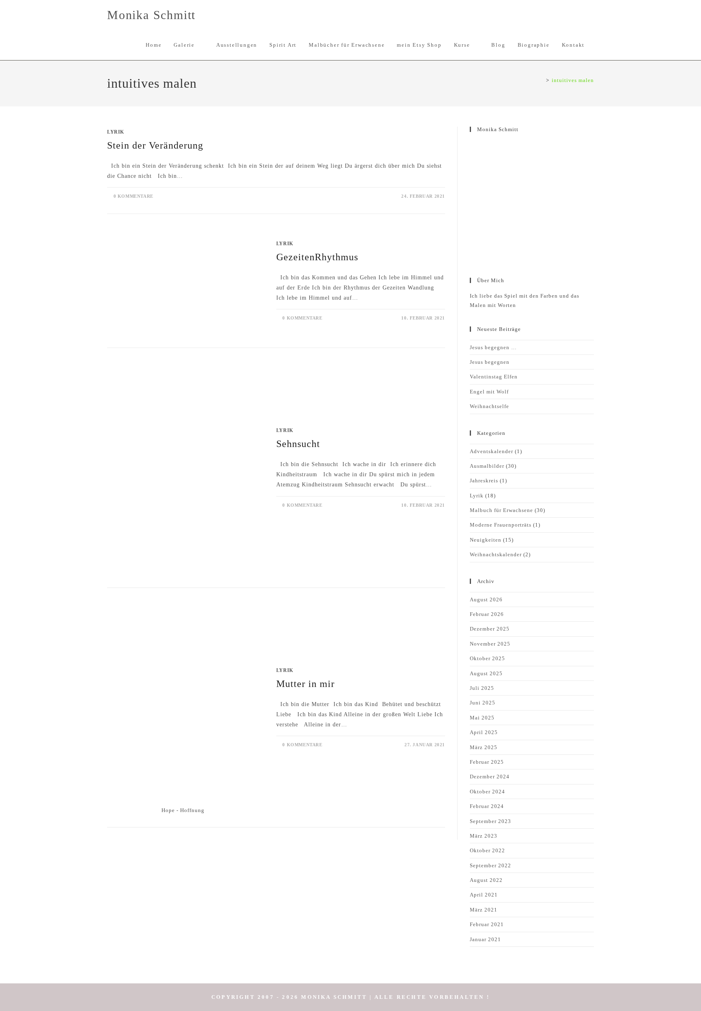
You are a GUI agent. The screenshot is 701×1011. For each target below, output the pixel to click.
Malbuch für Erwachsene (501, 510)
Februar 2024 (487, 806)
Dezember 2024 (490, 776)
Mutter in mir (305, 683)
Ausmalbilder (487, 466)
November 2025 (490, 644)
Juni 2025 (482, 703)
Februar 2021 (487, 924)
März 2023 (483, 836)
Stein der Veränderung (155, 145)
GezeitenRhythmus (317, 257)
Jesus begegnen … (493, 347)
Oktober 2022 (487, 850)
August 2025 (486, 673)
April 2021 (484, 895)
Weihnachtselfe (489, 406)
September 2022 (490, 865)
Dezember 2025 (490, 629)
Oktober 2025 (487, 658)
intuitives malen (573, 80)
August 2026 (486, 599)
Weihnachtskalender (496, 554)
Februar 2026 (487, 614)
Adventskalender (491, 451)
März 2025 (483, 747)
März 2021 (483, 910)
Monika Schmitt (151, 15)
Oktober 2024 (487, 791)
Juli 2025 (482, 688)
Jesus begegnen (490, 362)
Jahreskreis (484, 480)
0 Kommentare (133, 196)
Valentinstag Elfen (494, 377)
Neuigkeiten (485, 540)
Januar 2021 (485, 939)
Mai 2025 (482, 718)
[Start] (541, 80)
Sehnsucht (298, 444)
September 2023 (490, 821)
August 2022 (486, 880)
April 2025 (484, 732)
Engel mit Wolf (489, 392)
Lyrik (115, 132)
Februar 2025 (487, 762)
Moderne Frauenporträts (500, 525)
